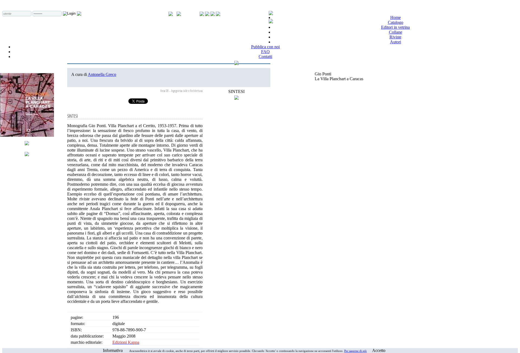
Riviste (395, 37)
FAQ (265, 51)
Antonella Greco (102, 74)
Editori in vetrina (395, 27)
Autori (395, 42)
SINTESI (236, 91)
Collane (395, 32)
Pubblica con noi (265, 46)
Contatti (265, 56)
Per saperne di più (355, 350)
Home (395, 17)
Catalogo (395, 22)
